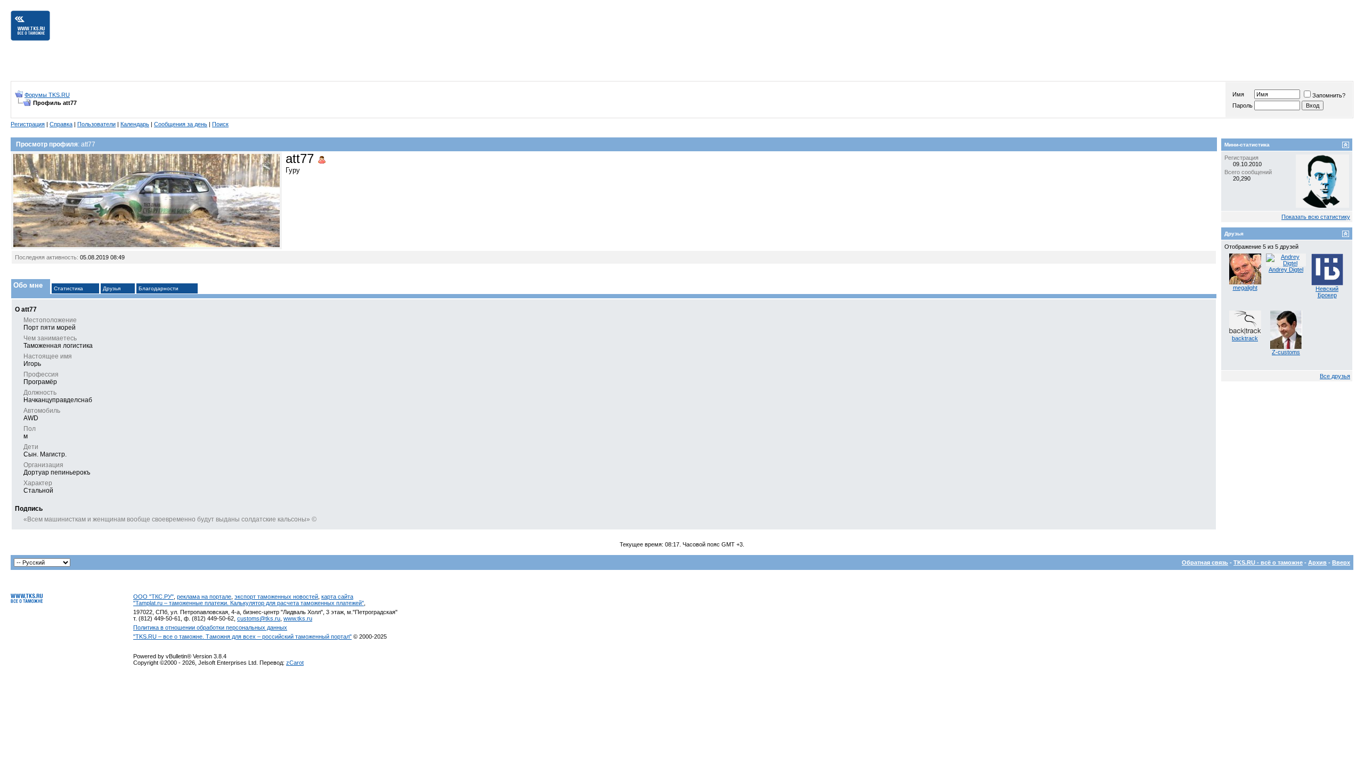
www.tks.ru (297, 618)
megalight (1245, 287)
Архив (1317, 562)
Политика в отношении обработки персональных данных (210, 627)
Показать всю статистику (1315, 217)
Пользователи (96, 124)
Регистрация (28, 124)
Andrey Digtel (1286, 269)
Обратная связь (1205, 562)
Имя (1238, 94)
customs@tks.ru (258, 618)
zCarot (295, 662)
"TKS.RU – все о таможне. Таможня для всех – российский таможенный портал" (242, 636)
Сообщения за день (180, 124)
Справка (61, 124)
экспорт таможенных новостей (276, 596)
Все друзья (1335, 376)
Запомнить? (1328, 95)
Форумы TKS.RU (47, 95)
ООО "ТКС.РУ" (153, 596)
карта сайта (337, 596)
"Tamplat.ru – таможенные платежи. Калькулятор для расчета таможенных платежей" (248, 603)
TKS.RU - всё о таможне (1268, 562)
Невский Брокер (1327, 291)
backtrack (1245, 338)
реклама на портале (204, 596)
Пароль (1242, 105)
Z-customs (1286, 352)
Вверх (1341, 562)
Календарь (134, 124)
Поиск (220, 124)
